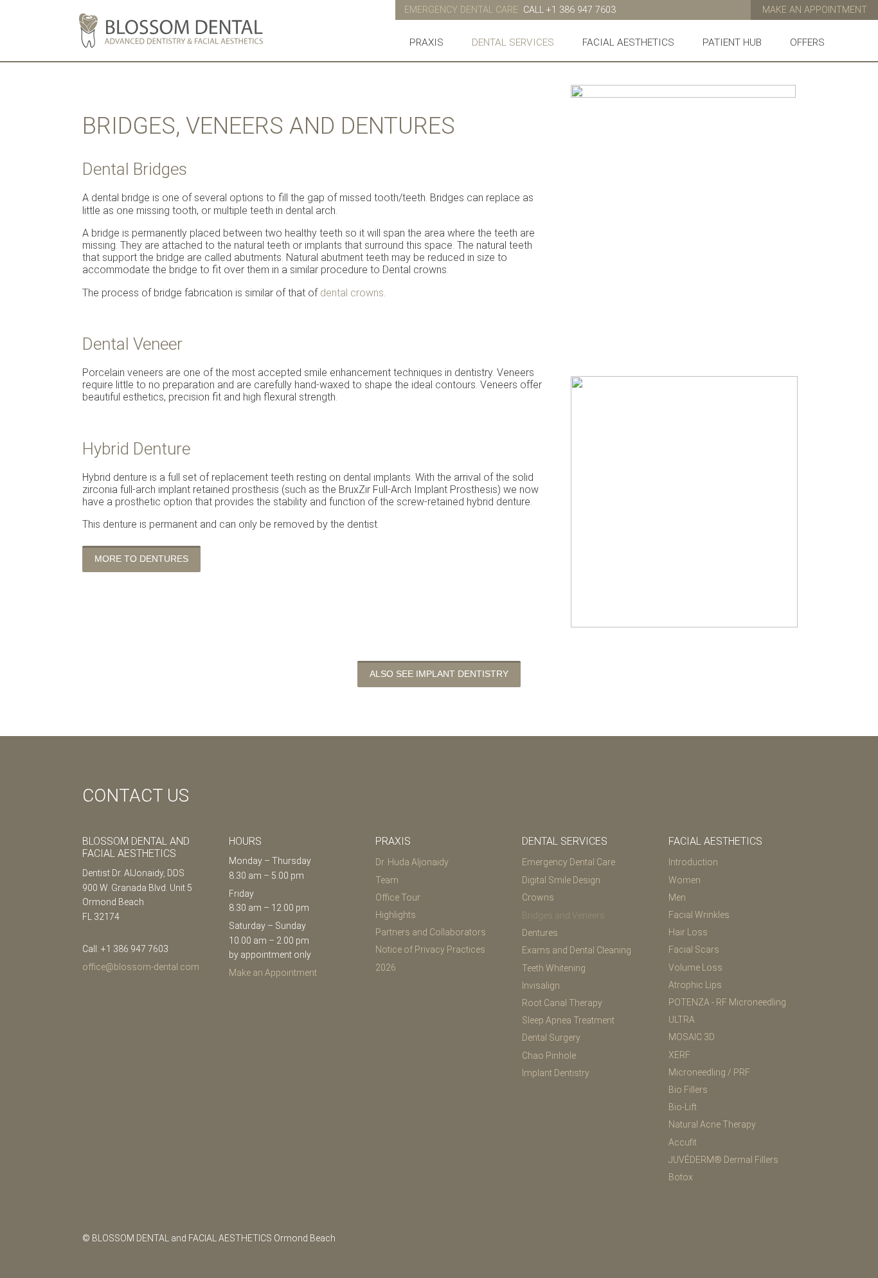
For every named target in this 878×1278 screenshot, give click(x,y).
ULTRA (681, 1019)
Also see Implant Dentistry (439, 674)
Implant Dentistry (555, 1073)
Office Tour (397, 897)
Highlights (395, 915)
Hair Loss (688, 932)
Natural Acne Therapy (712, 1124)
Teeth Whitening (554, 968)
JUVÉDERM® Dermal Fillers (723, 1160)
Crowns (538, 897)
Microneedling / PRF (709, 1072)
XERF (679, 1055)
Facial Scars (693, 949)
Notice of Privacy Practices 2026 (430, 958)
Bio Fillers (688, 1089)
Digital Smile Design (561, 880)
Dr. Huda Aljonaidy (412, 862)
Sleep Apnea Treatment (568, 1020)
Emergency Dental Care (568, 862)
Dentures (540, 933)
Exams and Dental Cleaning (576, 950)
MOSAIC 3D (691, 1037)
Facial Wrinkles (699, 915)
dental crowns (352, 293)
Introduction (693, 862)
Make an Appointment (814, 9)
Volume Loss (695, 967)
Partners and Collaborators (430, 932)
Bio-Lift (682, 1107)
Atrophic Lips (695, 985)
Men (677, 897)
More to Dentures (141, 559)
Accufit (682, 1142)
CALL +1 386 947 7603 (569, 9)
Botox (680, 1177)
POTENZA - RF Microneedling (727, 1002)
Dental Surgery (551, 1037)
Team (387, 880)
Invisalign (541, 985)
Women (684, 880)
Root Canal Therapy (562, 1003)
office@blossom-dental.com (140, 967)
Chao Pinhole (549, 1055)
